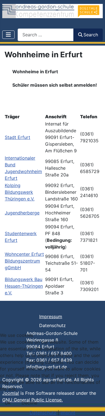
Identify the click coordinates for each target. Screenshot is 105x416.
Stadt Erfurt (17, 137)
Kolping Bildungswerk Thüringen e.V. (19, 192)
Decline (29, 403)
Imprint (67, 412)
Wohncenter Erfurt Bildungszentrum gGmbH (24, 260)
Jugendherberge (22, 213)
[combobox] (46, 35)
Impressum (50, 316)
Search (90, 34)
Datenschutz (52, 325)
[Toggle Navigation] (8, 34)
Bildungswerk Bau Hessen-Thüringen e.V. (24, 286)
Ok (8, 403)
